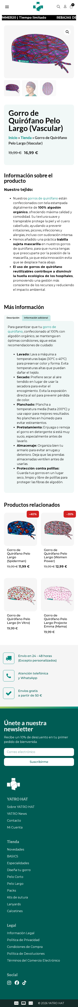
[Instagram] (9, 982)
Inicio (13, 137)
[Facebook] (17, 982)
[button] (7, 6)
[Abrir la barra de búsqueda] (58, 6)
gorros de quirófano (43, 198)
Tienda (26, 137)
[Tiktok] (24, 982)
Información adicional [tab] (36, 317)
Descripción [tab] (13, 317)
